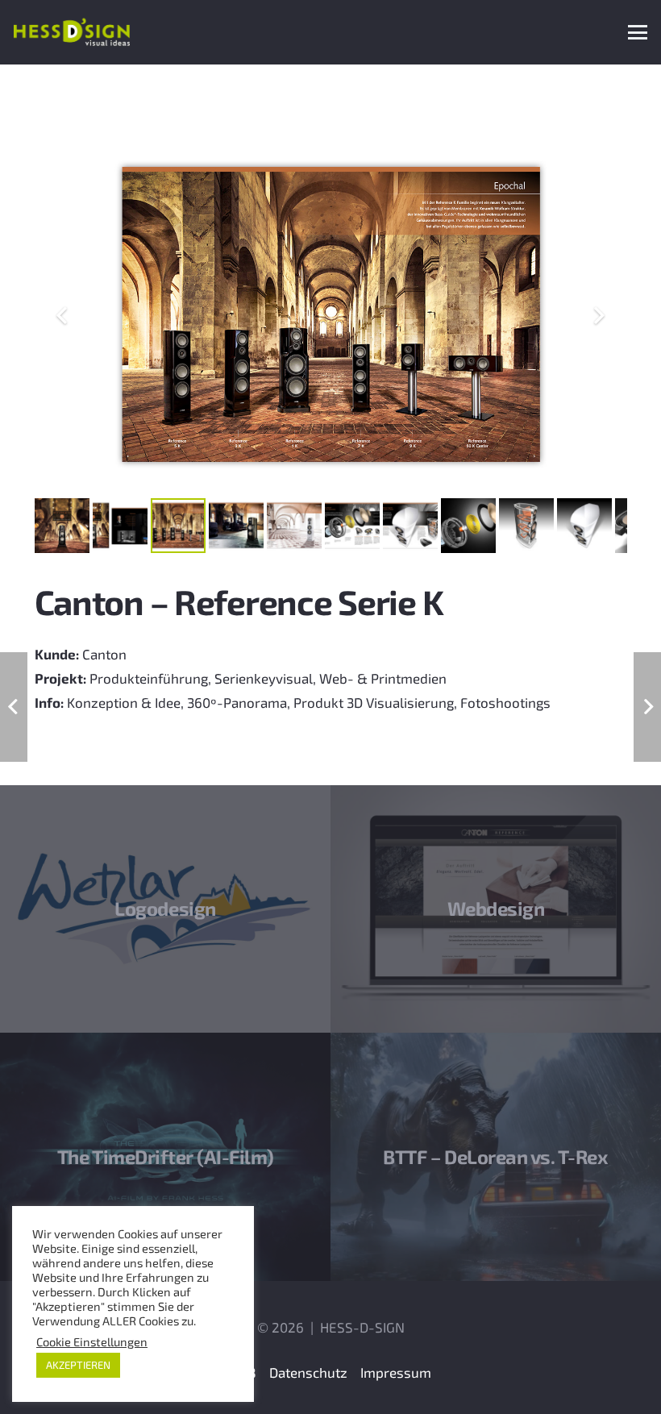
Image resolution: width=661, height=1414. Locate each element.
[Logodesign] (165, 909)
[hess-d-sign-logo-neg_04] (72, 32)
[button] (637, 32)
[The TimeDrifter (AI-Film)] (165, 1157)
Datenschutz (308, 1372)
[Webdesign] (495, 909)
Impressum (395, 1372)
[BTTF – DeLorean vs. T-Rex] (495, 1157)
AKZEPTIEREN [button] (78, 1364)
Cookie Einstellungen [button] (92, 1341)
